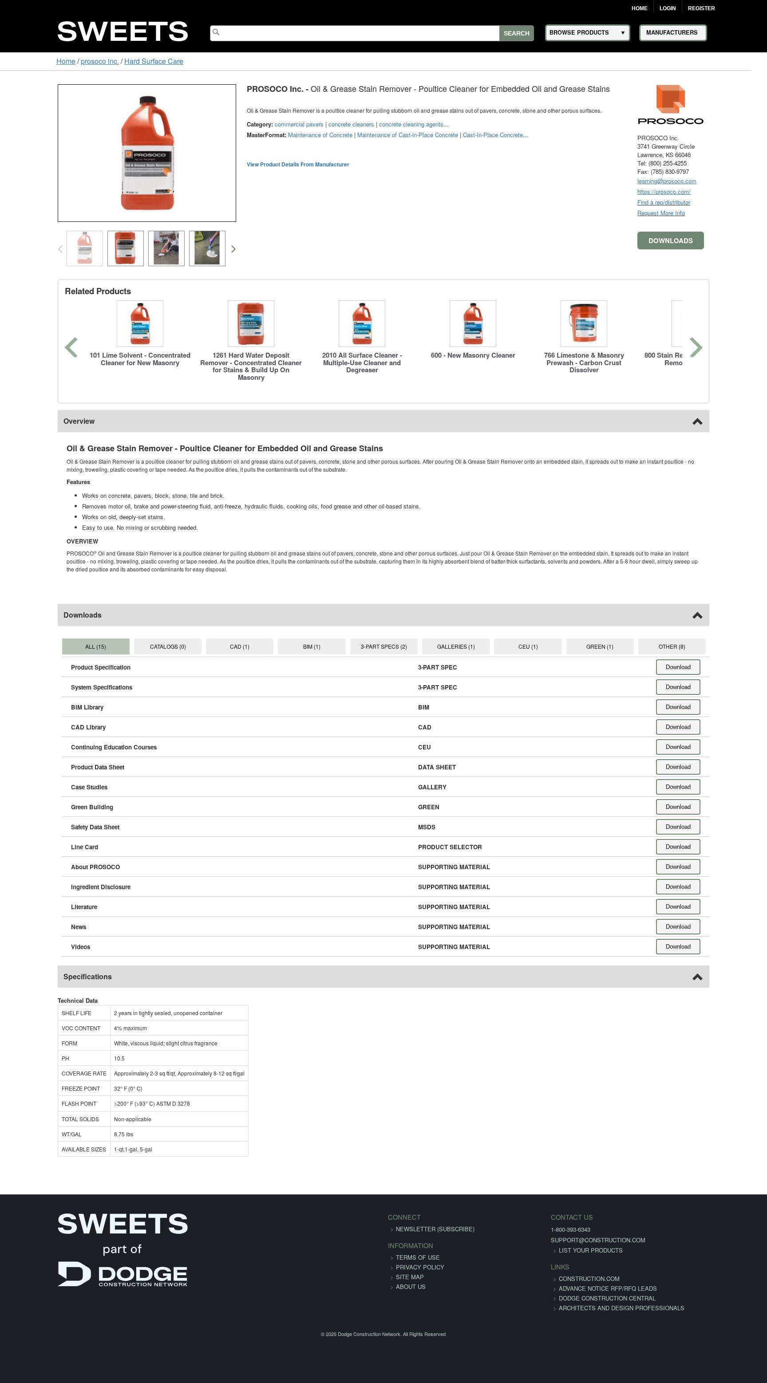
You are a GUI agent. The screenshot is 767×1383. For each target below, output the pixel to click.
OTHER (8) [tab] (716, 638)
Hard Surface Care (104, 61)
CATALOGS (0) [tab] (134, 638)
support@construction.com (549, 1232)
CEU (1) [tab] (549, 638)
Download (728, 659)
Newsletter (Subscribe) (435, 1221)
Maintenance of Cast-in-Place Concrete (357, 134)
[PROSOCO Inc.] (721, 104)
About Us (411, 1278)
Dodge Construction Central (558, 1300)
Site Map (410, 1269)
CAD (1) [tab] (217, 638)
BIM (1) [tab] (300, 638)
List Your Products (541, 1242)
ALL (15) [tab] (51, 638)
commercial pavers (249, 124)
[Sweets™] (123, 30)
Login (668, 8)
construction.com (540, 1270)
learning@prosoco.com (717, 181)
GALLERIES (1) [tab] (467, 638)
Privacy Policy (420, 1259)
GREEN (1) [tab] (632, 638)
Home (640, 8)
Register (701, 8)
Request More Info (711, 213)
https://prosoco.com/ (714, 191)
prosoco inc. (51, 61)
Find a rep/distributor (714, 202)
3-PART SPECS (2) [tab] (383, 638)
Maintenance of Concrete (270, 134)
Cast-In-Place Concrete (443, 134)
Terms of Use (418, 1249)
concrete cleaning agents (361, 124)
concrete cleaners (301, 124)
